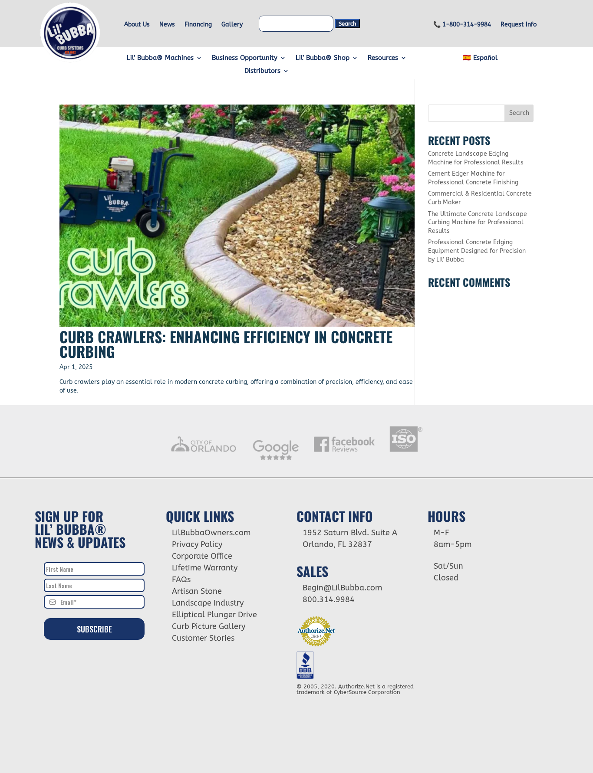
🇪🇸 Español (480, 58)
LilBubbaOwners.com (211, 532)
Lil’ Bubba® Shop (322, 58)
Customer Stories (203, 638)
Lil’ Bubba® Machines (160, 58)
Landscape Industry (208, 603)
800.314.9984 (329, 599)
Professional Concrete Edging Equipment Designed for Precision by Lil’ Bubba (477, 251)
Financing (198, 25)
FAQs (181, 579)
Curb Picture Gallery (208, 626)
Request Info (519, 25)
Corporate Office (202, 556)
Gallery (232, 25)
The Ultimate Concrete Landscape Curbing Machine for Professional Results (477, 222)
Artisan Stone (197, 591)
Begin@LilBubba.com (342, 588)
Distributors (262, 71)
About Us (137, 25)
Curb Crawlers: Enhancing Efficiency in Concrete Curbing (225, 343)
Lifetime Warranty (204, 568)
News (167, 25)
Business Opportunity (244, 58)
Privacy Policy (197, 544)
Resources (383, 58)
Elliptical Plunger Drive (214, 614)
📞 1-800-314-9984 (462, 25)
